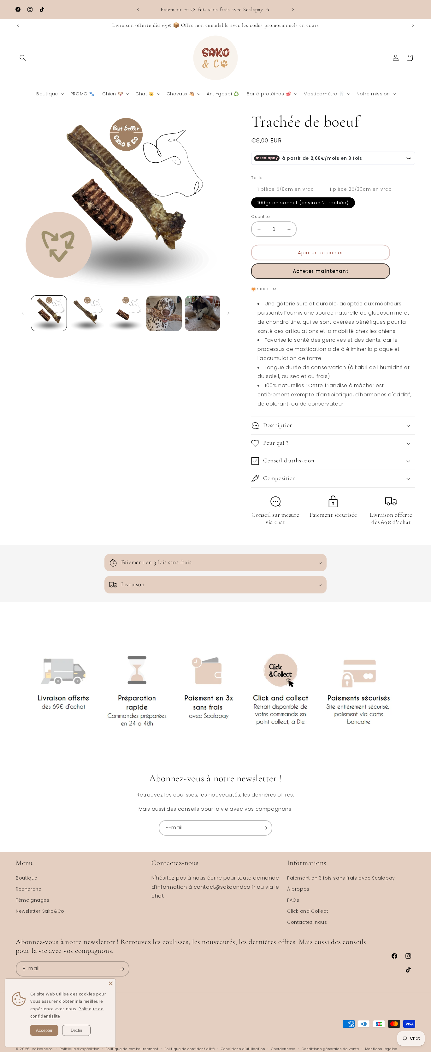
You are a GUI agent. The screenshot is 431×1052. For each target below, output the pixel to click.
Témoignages (33, 900)
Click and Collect (307, 911)
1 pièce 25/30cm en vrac (364, 190)
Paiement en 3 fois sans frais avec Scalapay (341, 878)
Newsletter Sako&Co (40, 911)
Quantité (260, 216)
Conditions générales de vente (330, 1048)
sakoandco (42, 1048)
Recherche (28, 889)
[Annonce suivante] (293, 9)
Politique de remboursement (131, 1048)
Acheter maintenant (321, 271)
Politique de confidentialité (189, 1048)
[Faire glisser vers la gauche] (23, 313)
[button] (23, 58)
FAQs (293, 900)
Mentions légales (381, 1048)
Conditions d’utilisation (243, 1048)
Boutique (27, 878)
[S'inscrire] (265, 828)
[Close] (111, 983)
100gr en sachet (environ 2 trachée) (303, 203)
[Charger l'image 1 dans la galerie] (49, 313)
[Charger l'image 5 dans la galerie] (202, 313)
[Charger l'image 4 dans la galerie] (164, 313)
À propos (298, 889)
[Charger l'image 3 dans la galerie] (125, 313)
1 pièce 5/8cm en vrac (288, 190)
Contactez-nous (307, 922)
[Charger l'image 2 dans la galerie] (87, 313)
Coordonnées (283, 1048)
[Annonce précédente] (138, 9)
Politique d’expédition (79, 1048)
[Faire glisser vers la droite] (228, 313)
